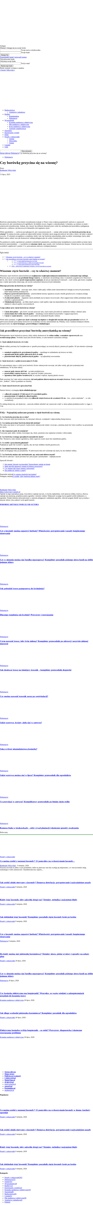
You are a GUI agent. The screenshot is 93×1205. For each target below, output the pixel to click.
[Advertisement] (46, 88)
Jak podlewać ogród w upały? (15, 470)
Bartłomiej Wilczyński (8, 170)
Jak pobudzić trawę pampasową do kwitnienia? (22, 588)
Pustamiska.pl (10, 1088)
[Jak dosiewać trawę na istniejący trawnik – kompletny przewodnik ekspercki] (12, 664)
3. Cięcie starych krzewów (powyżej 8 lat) (28, 264)
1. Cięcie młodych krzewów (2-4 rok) (27, 261)
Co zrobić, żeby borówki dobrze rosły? (26, 476)
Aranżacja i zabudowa (17, 112)
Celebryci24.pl (10, 1078)
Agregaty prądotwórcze (17, 129)
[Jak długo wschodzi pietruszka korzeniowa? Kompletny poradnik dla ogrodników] (5, 1009)
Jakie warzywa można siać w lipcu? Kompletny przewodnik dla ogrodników (35, 775)
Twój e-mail (25, 63)
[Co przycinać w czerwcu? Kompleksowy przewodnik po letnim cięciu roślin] (12, 795)
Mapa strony (9, 1074)
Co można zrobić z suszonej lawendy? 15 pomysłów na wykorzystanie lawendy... (37, 861)
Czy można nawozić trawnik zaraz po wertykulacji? (24, 696)
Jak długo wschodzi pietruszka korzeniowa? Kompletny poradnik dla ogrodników (38, 1013)
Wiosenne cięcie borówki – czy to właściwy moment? (23, 257)
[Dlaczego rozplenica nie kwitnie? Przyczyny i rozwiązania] (12, 608)
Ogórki (11, 139)
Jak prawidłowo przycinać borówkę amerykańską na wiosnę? (25, 259)
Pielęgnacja (13, 118)
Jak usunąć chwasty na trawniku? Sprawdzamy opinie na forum (27, 464)
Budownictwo (10, 110)
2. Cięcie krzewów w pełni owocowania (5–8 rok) (30, 263)
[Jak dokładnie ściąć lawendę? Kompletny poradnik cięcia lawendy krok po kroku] (5, 913)
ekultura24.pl (9, 1090)
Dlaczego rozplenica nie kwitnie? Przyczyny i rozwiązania (26, 615)
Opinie (11, 143)
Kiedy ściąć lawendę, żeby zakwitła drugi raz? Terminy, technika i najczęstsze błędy (38, 899)
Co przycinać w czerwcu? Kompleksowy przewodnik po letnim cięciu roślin (35, 801)
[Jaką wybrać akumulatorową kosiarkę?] (12, 742)
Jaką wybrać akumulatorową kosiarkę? (18, 749)
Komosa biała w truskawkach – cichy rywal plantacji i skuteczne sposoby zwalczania (39, 828)
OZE (6, 147)
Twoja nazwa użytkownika (30, 50)
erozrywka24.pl (10, 1084)
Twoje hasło (25, 52)
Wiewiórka (13, 141)
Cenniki (7, 145)
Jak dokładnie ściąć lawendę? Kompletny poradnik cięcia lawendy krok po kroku (38, 917)
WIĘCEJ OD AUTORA (29, 504)
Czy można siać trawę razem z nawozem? (19, 468)
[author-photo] (4, 488)
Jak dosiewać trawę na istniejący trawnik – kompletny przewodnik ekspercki (35, 670)
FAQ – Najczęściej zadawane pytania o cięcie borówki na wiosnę (31, 266)
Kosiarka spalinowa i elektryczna (21, 122)
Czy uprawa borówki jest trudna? (25, 474)
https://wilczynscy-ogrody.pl (10, 492)
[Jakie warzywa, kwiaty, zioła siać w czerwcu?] (12, 716)
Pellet (7, 135)
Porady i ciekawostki (12, 137)
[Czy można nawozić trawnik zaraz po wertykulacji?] (12, 690)
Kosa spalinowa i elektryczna (19, 126)
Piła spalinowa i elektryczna (19, 124)
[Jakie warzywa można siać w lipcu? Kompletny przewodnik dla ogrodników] (12, 769)
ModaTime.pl (10, 1080)
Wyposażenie (9, 120)
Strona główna (5, 153)
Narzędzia (8, 131)
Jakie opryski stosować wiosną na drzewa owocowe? (24, 466)
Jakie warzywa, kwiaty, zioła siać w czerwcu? (21, 722)
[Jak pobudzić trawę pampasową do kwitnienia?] (12, 582)
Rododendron (14, 116)
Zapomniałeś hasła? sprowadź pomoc (13, 57)
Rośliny (7, 114)
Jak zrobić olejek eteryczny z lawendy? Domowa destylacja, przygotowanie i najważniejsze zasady (45, 882)
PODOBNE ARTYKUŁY (10, 504)
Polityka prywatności (13, 1076)
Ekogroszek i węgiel (12, 133)
